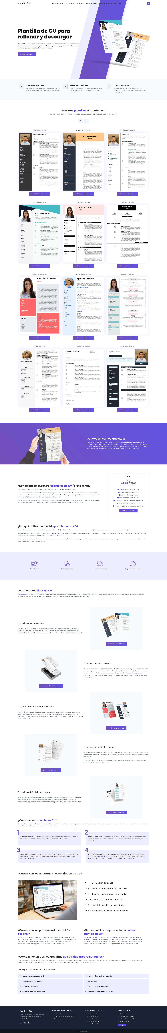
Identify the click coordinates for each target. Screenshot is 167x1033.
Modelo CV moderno (93, 1021)
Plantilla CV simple (40, 130)
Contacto (123, 1014)
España (123, 1025)
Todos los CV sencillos (50, 770)
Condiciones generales (127, 1016)
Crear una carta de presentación (64, 1016)
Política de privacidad (127, 1019)
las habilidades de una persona (132, 673)
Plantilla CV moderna (83, 130)
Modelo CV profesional (94, 1019)
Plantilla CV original (83, 202)
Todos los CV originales (116, 812)
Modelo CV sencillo (93, 1024)
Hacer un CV (58, 1014)
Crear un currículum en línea (75, 3)
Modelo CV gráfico (127, 274)
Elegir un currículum (26, 54)
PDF (27, 497)
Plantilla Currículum (58, 3)
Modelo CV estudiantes (83, 274)
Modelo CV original (93, 1014)
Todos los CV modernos (116, 644)
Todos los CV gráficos (116, 728)
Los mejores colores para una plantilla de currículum (101, 937)
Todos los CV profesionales (50, 686)
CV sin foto (130, 202)
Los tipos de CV (23, 594)
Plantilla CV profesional (127, 130)
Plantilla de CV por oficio (114, 3)
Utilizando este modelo (39, 194)
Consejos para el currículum (95, 3)
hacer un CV (56, 533)
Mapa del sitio (124, 1021)
